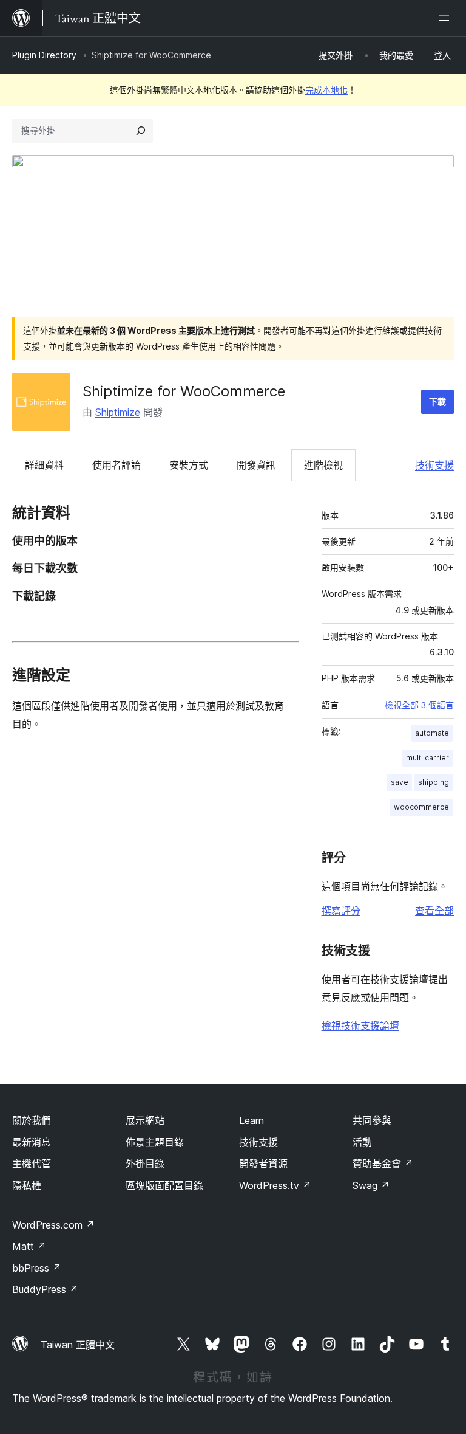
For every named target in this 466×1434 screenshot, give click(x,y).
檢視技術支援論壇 (360, 1025)
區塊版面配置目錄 (164, 1185)
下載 (437, 401)
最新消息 (31, 1142)
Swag (371, 1185)
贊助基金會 (383, 1163)
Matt (29, 1246)
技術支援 (434, 465)
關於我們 (31, 1120)
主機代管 (31, 1163)
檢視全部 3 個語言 (419, 705)
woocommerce (421, 807)
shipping (433, 782)
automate (432, 732)
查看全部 (434, 911)
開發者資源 (263, 1163)
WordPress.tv (275, 1185)
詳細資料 (44, 465)
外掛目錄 (145, 1163)
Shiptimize (117, 412)
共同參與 (372, 1120)
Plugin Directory (44, 55)
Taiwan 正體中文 (78, 1345)
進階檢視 (323, 465)
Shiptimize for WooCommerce (184, 391)
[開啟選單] (446, 18)
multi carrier (427, 757)
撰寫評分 (341, 911)
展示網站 (145, 1120)
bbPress (36, 1268)
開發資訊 (256, 465)
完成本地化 (326, 89)
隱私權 (26, 1185)
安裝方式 (188, 465)
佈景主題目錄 (155, 1142)
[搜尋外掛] (141, 131)
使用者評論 (116, 465)
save (399, 782)
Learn (251, 1120)
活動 (362, 1142)
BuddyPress (45, 1289)
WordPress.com (53, 1225)
